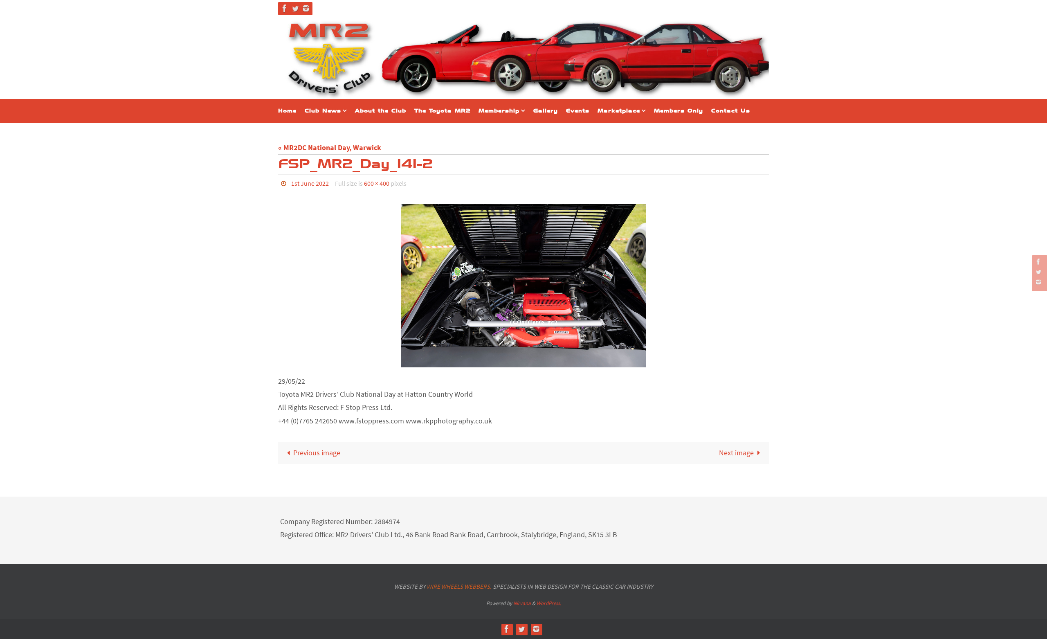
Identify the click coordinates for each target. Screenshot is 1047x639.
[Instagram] (305, 8)
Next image (736, 452)
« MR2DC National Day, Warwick (329, 147)
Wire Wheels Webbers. (459, 586)
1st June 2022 (310, 183)
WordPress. (549, 603)
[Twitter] (295, 8)
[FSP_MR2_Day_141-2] (523, 285)
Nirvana (522, 603)
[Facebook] (284, 8)
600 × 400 (376, 183)
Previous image (316, 452)
